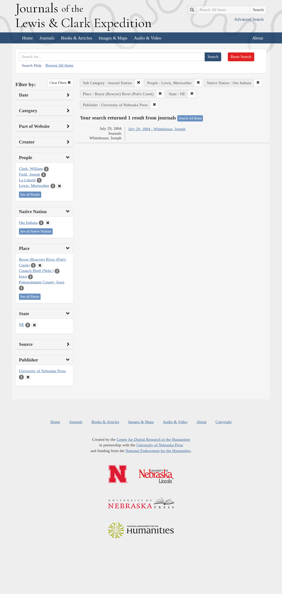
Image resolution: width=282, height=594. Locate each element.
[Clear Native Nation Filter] (48, 223)
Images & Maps (113, 37)
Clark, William (31, 168)
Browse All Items (59, 65)
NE (21, 324)
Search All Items (190, 118)
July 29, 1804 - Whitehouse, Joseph (157, 129)
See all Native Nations (35, 231)
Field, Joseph (29, 174)
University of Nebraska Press (42, 371)
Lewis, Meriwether (34, 185)
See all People (30, 194)
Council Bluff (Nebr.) (36, 270)
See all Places (29, 296)
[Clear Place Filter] (40, 265)
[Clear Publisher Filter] (28, 377)
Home (27, 37)
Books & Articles (76, 37)
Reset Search (241, 56)
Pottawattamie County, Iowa (41, 282)
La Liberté (27, 180)
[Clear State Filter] (34, 325)
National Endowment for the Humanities (158, 451)
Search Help (31, 65)
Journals (46, 37)
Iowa (23, 276)
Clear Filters (58, 83)
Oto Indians (28, 222)
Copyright (223, 422)
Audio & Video (147, 37)
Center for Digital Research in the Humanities (153, 439)
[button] (138, 83)
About (257, 37)
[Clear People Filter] (59, 186)
